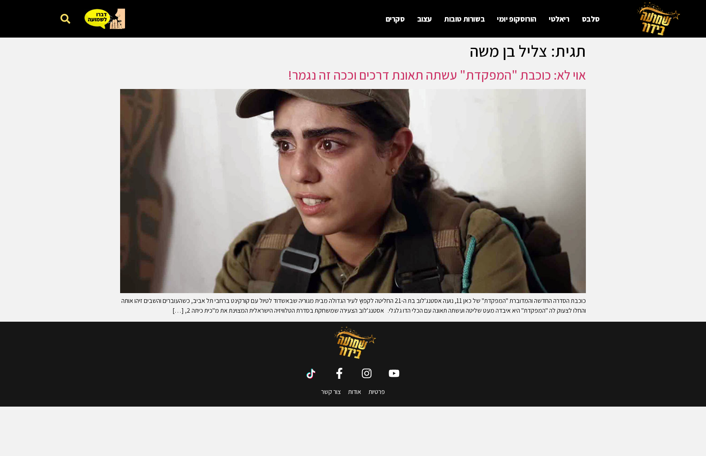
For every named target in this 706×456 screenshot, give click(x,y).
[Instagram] (366, 373)
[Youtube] (394, 373)
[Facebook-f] (339, 373)
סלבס (591, 19)
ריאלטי (559, 19)
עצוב (424, 19)
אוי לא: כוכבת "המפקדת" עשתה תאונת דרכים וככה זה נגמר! (437, 74)
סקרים (395, 19)
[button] (65, 18)
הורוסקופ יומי (516, 19)
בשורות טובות (464, 19)
